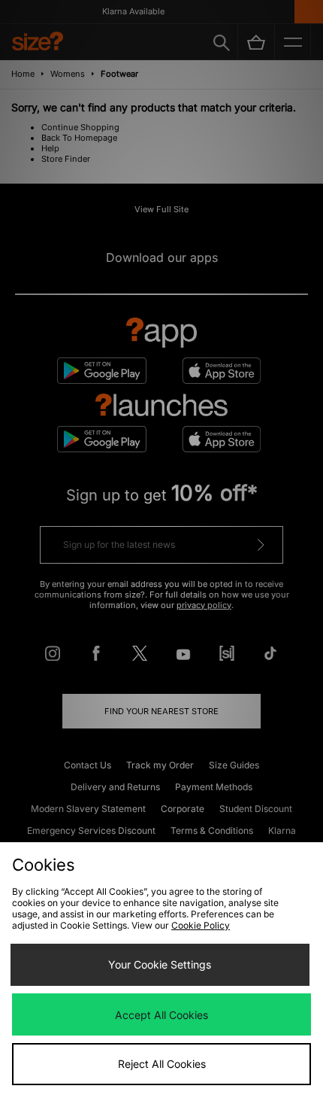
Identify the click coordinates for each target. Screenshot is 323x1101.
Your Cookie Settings (159, 964)
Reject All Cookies (162, 1063)
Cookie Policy (200, 925)
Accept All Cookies (161, 1014)
